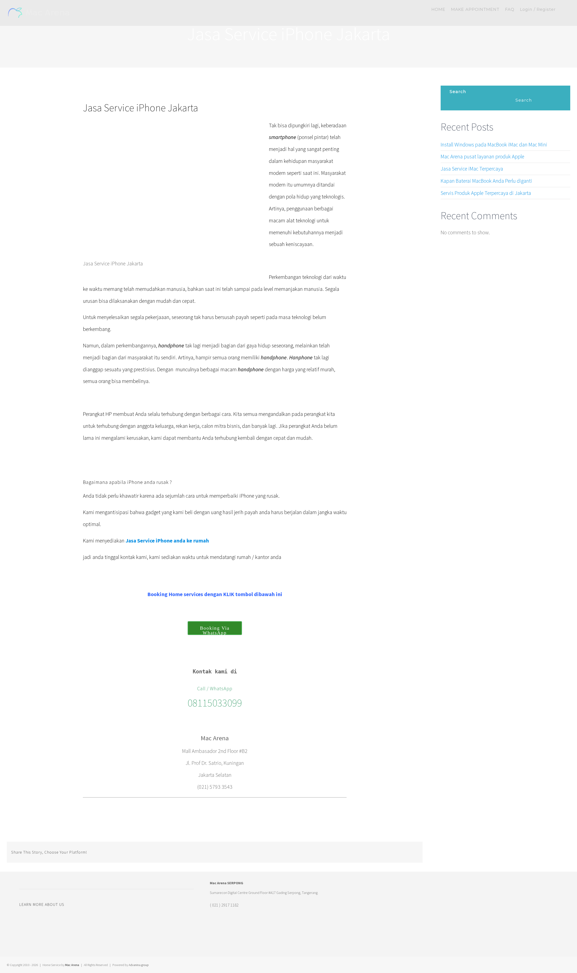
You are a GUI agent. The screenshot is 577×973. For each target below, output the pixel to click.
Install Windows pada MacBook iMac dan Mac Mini (494, 144)
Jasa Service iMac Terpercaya (472, 168)
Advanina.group (139, 965)
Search (458, 91)
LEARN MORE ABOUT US (41, 904)
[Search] (563, 9)
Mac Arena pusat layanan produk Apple (482, 156)
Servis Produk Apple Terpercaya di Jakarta (486, 192)
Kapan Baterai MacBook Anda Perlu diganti (486, 180)
